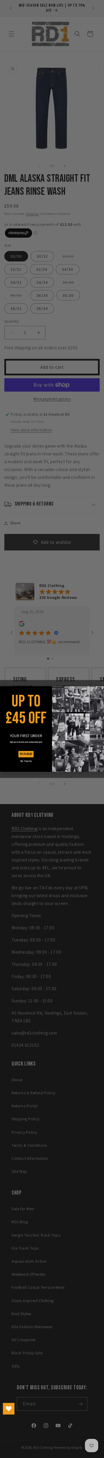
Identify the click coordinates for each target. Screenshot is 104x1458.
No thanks (26, 761)
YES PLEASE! (26, 754)
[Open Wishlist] (8, 1409)
